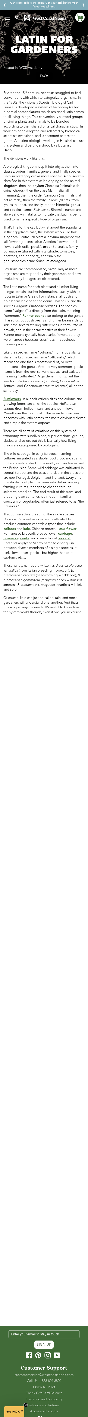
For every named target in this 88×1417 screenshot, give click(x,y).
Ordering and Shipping (44, 1399)
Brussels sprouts (16, 538)
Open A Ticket (44, 1387)
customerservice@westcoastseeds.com (44, 1375)
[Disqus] (44, 674)
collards (9, 529)
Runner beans (33, 316)
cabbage (65, 533)
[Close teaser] (25, 1405)
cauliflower (67, 529)
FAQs (44, 76)
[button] (80, 17)
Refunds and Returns (44, 1405)
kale (26, 529)
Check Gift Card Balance (44, 1393)
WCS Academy (30, 68)
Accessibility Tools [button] (44, 1411)
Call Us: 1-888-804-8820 (44, 1381)
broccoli (64, 538)
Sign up (44, 1344)
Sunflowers (12, 399)
